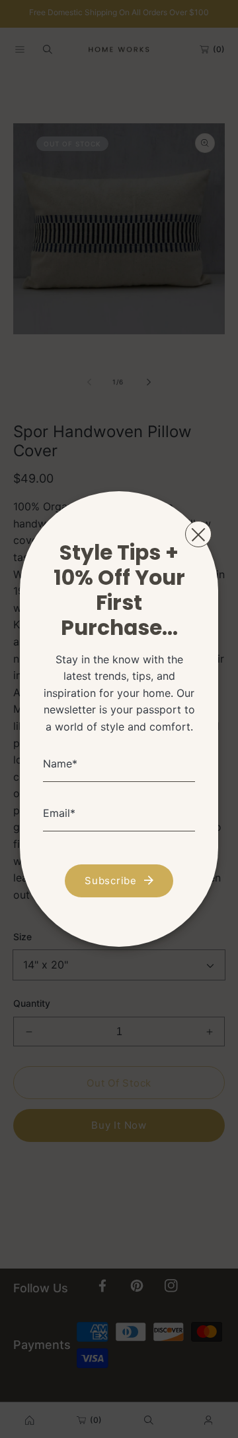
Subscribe (111, 880)
